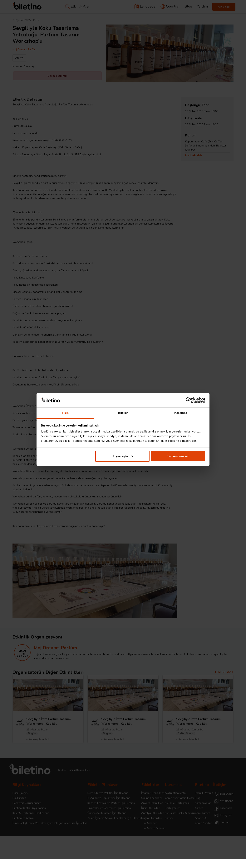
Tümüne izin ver (178, 456)
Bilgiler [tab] (123, 412)
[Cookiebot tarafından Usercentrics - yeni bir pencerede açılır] (188, 400)
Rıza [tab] (65, 412)
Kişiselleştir (120, 456)
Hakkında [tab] (180, 412)
